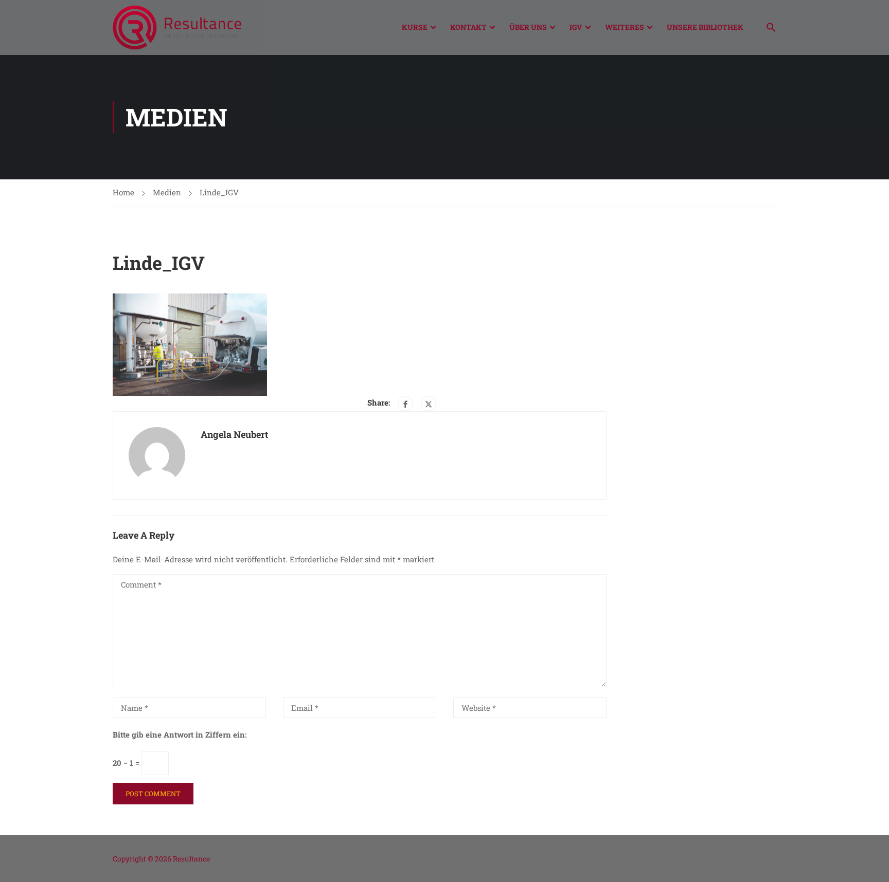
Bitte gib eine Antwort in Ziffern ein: (179, 734)
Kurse (415, 27)
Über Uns (528, 27)
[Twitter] (428, 403)
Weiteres (624, 27)
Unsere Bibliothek (705, 27)
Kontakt (468, 27)
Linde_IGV (219, 192)
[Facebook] (405, 403)
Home (123, 192)
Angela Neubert (234, 434)
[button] (766, 28)
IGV (576, 27)
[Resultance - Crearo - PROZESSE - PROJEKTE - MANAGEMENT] (177, 27)
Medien (167, 192)
